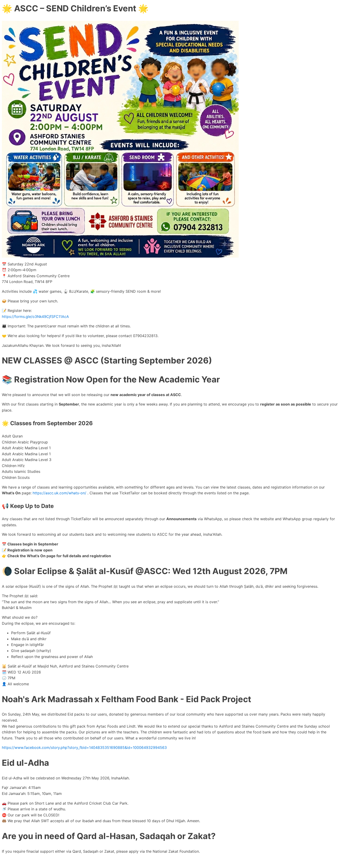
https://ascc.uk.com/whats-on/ (59, 493)
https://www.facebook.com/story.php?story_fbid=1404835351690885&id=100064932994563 (84, 747)
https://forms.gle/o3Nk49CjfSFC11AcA (35, 316)
